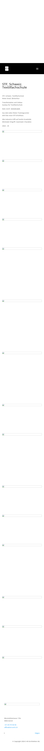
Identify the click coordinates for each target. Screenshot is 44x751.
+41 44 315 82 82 (10, 725)
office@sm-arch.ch (11, 727)
